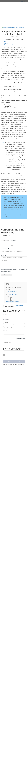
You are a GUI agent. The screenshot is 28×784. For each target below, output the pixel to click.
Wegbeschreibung (12, 291)
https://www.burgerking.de (12, 301)
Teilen (5, 42)
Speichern (6, 43)
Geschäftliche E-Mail (8, 325)
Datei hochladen (20, 338)
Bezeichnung (5, 248)
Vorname (5, 314)
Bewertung (4, 255)
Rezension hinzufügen (9, 45)
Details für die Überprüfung (10, 335)
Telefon (5, 330)
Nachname (6, 319)
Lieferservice (6, 223)
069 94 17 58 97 (13, 294)
